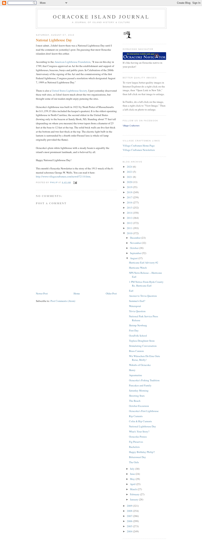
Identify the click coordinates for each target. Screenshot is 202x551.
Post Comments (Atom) (62, 301)
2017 (130, 197)
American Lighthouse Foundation (72, 62)
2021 (130, 177)
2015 (130, 207)
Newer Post (42, 293)
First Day (134, 330)
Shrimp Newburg (138, 325)
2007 (130, 516)
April (133, 484)
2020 (130, 182)
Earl (131, 290)
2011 (130, 228)
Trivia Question (137, 311)
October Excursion (139, 406)
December (135, 237)
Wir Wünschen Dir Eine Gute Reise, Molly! (144, 358)
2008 (130, 511)
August (134, 258)
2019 (130, 187)
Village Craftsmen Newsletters (139, 150)
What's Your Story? (139, 431)
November (136, 243)
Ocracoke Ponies (138, 436)
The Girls (134, 462)
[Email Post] (75, 182)
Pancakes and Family (140, 385)
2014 (130, 212)
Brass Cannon (136, 351)
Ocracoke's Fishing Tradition (144, 380)
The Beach (134, 401)
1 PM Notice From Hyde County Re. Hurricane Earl (146, 284)
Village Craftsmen (131, 125)
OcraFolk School (138, 335)
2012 (130, 223)
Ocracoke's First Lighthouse (144, 411)
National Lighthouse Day (142, 426)
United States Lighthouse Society (69, 90)
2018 (130, 192)
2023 (130, 171)
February (135, 494)
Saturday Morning (139, 390)
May (133, 479)
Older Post (111, 293)
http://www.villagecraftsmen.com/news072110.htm (63, 176)
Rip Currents (136, 416)
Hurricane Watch (138, 267)
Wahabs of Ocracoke (140, 365)
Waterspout (135, 306)
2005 (130, 526)
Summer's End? (137, 301)
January (134, 499)
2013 (130, 218)
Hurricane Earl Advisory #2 (143, 262)
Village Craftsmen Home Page (139, 145)
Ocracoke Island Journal (101, 16)
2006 (130, 521)
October (134, 248)
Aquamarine (135, 375)
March (133, 489)
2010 (130, 233)
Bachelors (134, 447)
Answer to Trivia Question (143, 296)
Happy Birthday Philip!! (142, 452)
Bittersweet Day (137, 457)
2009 (130, 505)
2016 (130, 202)
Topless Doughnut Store (142, 340)
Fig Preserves (136, 441)
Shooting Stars (137, 395)
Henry (132, 370)
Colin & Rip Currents (140, 421)
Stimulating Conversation (143, 346)
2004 (130, 531)
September (136, 253)
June (133, 474)
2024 (130, 166)
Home (77, 293)
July (132, 468)
